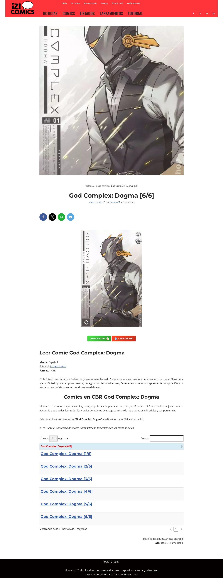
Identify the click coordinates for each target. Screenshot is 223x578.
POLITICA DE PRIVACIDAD (123, 574)
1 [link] (176, 529)
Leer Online (125, 338)
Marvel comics (90, 3)
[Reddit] (213, 11)
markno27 (115, 202)
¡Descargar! (97, 338)
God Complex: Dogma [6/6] (66, 516)
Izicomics (69, 570)
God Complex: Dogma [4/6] (67, 491)
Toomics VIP (117, 3)
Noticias (50, 13)
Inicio (64, 3)
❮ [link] (171, 529)
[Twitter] (52, 217)
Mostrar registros (53, 438)
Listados (87, 13)
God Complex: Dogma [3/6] (66, 479)
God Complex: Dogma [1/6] (66, 453)
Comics (69, 13)
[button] (181, 446)
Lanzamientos (111, 13)
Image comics (102, 185)
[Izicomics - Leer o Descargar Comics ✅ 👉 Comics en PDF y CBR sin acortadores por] (23, 8)
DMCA (88, 574)
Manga (104, 3)
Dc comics (75, 3)
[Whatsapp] (61, 217)
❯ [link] (181, 529)
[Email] (70, 217)
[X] (200, 11)
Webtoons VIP (133, 3)
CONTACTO (100, 574)
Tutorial (135, 13)
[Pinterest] (207, 11)
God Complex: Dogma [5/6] (66, 504)
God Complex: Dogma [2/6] (66, 466)
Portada (89, 185)
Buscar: (145, 438)
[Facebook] (193, 11)
